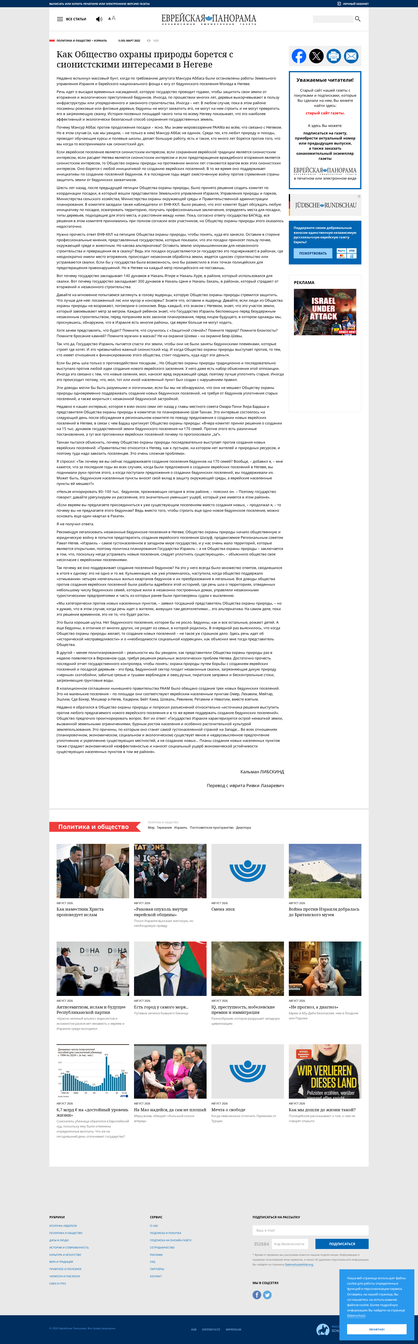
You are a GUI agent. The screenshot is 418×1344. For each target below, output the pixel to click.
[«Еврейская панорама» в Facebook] (257, 1294)
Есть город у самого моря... (161, 1007)
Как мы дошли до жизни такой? (322, 1109)
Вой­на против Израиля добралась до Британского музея (324, 911)
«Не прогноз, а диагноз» (313, 1007)
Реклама (156, 1254)
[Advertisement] (326, 372)
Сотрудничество (162, 1247)
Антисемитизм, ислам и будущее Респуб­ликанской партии (91, 1009)
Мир (151, 827)
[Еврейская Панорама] (209, 19)
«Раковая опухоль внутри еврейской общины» (160, 911)
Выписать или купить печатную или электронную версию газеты (99, 4)
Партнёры (157, 1269)
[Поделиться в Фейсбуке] (299, 56)
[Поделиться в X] (316, 56)
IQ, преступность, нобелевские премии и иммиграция (243, 1009)
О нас (154, 1225)
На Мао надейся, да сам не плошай (170, 1109)
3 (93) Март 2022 (129, 40)
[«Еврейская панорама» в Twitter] (267, 1294)
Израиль (100, 40)
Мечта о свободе (228, 1109)
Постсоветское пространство (212, 827)
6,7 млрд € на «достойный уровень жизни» (92, 1112)
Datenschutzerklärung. (299, 1264)
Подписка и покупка (165, 1233)
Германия (164, 827)
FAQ (152, 1262)
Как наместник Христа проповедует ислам (80, 911)
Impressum (233, 1329)
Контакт (156, 1276)
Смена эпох (223, 909)
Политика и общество (74, 40)
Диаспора (243, 827)
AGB (193, 1329)
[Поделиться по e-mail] (351, 56)
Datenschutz (211, 1329)
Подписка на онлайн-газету (171, 1240)
